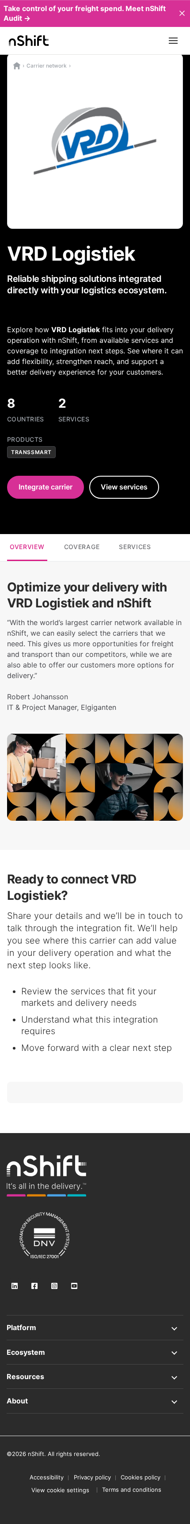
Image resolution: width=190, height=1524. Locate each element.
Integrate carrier (45, 486)
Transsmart (31, 452)
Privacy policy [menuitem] (92, 1477)
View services (124, 486)
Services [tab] (135, 546)
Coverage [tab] (82, 546)
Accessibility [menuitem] (47, 1477)
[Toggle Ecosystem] (95, 1352)
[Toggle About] (95, 1401)
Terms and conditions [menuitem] (131, 1489)
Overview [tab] (27, 546)
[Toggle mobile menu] (173, 40)
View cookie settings (60, 1490)
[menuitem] (60, 1490)
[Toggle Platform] (95, 1327)
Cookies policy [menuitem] (140, 1477)
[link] (46, 1176)
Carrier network (47, 65)
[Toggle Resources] (95, 1376)
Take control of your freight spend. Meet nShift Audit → (85, 13)
